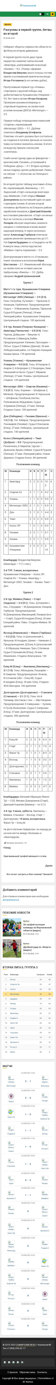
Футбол (8, 24)
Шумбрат (14, 999)
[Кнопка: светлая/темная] (41, 14)
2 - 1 (28, 1081)
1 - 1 (28, 1130)
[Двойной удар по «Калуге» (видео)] (12, 948)
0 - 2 (28, 1180)
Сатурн (13, 1008)
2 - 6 (28, 1098)
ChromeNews (44, 1378)
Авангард (14, 1013)
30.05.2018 (10, 38)
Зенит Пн (14, 1037)
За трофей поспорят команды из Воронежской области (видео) (37, 927)
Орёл (12, 1028)
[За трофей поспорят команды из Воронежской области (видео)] (12, 927)
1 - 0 (28, 1114)
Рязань (13, 1004)
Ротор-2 (13, 1047)
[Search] (47, 14)
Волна (12, 980)
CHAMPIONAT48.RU (25, 1345)
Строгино (14, 1033)
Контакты (42, 1372)
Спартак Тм (14, 984)
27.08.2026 (29, 934)
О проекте (12, 1372)
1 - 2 (28, 1164)
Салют (13, 989)
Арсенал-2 (14, 1042)
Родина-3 (14, 1018)
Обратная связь (27, 1372)
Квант (12, 1052)
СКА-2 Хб (14, 1023)
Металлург (14, 994)
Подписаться (53, 14)
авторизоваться (11, 900)
